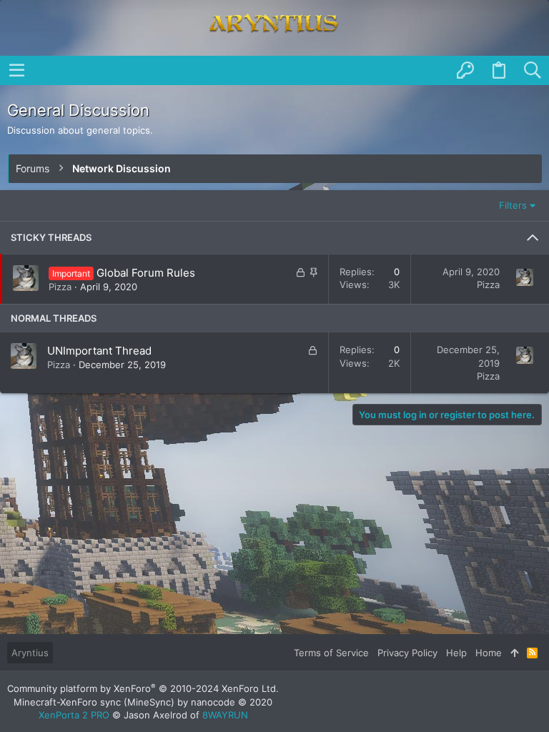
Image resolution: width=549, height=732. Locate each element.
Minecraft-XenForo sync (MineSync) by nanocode (143, 702)
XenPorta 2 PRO (74, 715)
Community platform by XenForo (143, 688)
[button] (17, 70)
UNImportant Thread (99, 350)
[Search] (532, 71)
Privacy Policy (407, 652)
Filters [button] (513, 205)
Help (456, 652)
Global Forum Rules (146, 273)
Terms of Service (331, 652)
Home (488, 652)
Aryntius (30, 652)
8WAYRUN (225, 715)
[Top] (514, 652)
